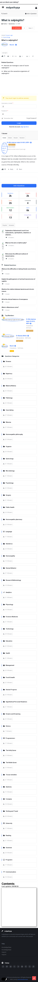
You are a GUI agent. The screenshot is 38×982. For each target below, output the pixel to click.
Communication (11, 872)
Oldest (10, 138)
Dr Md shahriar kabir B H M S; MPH (31, 321)
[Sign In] (36, 8)
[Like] (2, 56)
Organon (8, 446)
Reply (11, 169)
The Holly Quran (11, 750)
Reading (8, 835)
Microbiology (10, 471)
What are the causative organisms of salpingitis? (15, 72)
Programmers (10, 738)
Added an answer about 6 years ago (16, 149)
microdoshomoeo (23, 979)
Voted (4, 138)
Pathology (9, 398)
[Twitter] (6, 966)
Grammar (9, 847)
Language (9, 531)
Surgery (8, 495)
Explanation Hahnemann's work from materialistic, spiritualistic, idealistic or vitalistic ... (18, 233)
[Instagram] (22, 966)
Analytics (9, 592)
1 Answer (7, 274)
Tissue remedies (11, 774)
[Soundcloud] (18, 966)
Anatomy (8, 787)
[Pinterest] (25, 966)
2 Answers (11, 245)
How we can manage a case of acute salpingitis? (15, 67)
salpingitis (4, 52)
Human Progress (11, 689)
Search (5, 13)
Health (8, 653)
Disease (8, 361)
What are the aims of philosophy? (16, 243)
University (9, 823)
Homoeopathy (10, 556)
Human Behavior (11, 568)
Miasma (8, 422)
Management (10, 665)
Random (22, 138)
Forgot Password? (32, 118)
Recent (16, 138)
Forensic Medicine (12, 616)
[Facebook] (3, 966)
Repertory (9, 373)
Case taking (9, 410)
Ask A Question (32, 13)
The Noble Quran (11, 762)
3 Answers (11, 259)
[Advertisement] (19, 86)
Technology (9, 629)
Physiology (9, 604)
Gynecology (6, 37)
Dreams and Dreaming (13, 714)
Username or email (7, 103)
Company (9, 799)
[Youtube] (14, 966)
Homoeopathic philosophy (14, 434)
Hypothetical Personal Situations (16, 702)
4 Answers (11, 237)
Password (4, 111)
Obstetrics (9, 544)
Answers (11, 225)
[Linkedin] (10, 966)
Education (9, 641)
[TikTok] (33, 966)
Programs (9, 860)
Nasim (12, 346)
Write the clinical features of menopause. (15, 299)
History (8, 726)
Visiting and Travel (12, 811)
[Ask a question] (34, 978)
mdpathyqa (13, 7)
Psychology (9, 483)
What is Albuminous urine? (10, 307)
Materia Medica (11, 386)
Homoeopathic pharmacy (14, 519)
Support (4, 952)
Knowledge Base (6, 947)
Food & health (10, 677)
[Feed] (29, 966)
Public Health (10, 507)
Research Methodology (13, 580)
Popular (5, 225)
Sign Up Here (25, 127)
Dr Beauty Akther (21, 335)
